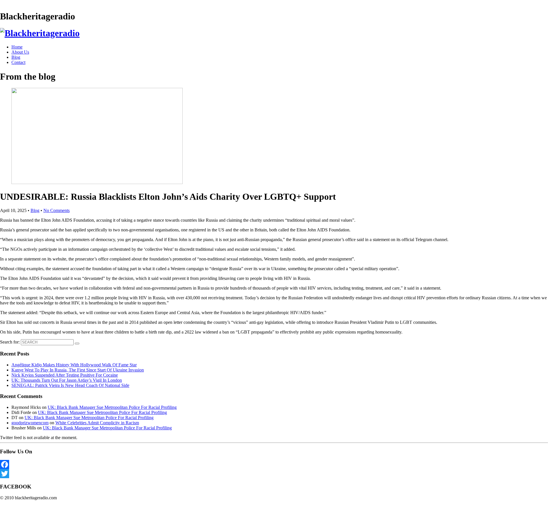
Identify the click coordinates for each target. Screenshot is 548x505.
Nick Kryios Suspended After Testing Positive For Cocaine (64, 375)
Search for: (10, 342)
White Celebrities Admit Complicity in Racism (97, 422)
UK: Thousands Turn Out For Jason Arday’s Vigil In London (66, 380)
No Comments (56, 210)
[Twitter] (274, 473)
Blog (15, 57)
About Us (20, 52)
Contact (18, 62)
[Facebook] (274, 464)
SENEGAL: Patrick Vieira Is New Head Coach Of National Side (70, 385)
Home (17, 47)
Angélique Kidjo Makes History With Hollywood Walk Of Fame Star (74, 364)
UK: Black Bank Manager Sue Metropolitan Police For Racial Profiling (112, 407)
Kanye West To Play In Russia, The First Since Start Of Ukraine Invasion (77, 369)
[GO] (77, 343)
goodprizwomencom (30, 422)
